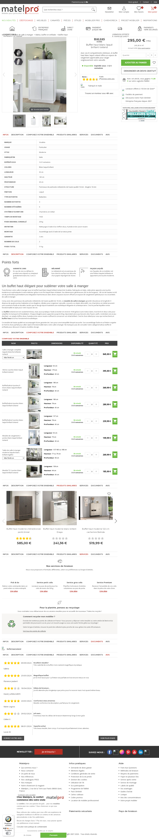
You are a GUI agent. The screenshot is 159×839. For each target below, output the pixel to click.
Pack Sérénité (76, 791)
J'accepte (53, 835)
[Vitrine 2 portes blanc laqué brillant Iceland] (34, 371)
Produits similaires (67, 135)
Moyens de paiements (129, 773)
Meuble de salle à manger (22, 35)
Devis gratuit (133, 2)
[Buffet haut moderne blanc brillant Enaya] (59, 508)
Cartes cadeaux (77, 794)
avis (101, 77)
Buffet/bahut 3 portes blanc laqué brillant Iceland (12, 421)
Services (84, 135)
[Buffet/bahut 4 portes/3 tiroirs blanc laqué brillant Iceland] (34, 387)
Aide (155, 2)
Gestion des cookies (79, 779)
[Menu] (12, 816)
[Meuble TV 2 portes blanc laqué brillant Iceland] (34, 471)
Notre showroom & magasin (32, 785)
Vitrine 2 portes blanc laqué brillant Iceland (12, 371)
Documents (97, 135)
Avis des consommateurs (130, 797)
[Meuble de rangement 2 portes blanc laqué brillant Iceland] (34, 438)
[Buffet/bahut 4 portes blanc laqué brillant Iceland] (34, 404)
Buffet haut (63, 35)
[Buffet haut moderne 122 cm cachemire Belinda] (96, 508)
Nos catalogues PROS (30, 779)
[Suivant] (76, 74)
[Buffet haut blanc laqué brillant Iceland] (19, 121)
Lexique (123, 794)
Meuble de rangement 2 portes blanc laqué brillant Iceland (12, 438)
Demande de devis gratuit (81, 768)
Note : (85, 77)
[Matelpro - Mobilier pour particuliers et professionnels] (20, 9)
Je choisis (27, 835)
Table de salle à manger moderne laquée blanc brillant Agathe (11, 452)
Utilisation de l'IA (77, 782)
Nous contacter (27, 770)
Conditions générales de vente (83, 773)
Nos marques (26, 782)
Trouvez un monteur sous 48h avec (99, 93)
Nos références (27, 776)
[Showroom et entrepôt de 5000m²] (13, 28)
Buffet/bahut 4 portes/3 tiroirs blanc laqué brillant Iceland (11, 387)
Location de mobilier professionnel (85, 800)
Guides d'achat (126, 791)
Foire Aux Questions (128, 768)
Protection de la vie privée (81, 776)
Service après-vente (128, 779)
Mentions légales (77, 770)
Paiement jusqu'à (80, 2)
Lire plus (14, 591)
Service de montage (128, 782)
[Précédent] (4, 74)
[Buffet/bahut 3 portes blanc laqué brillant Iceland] (34, 421)
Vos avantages (126, 788)
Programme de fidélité (80, 788)
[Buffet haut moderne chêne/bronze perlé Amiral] (23, 508)
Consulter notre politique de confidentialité (32, 827)
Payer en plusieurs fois (129, 776)
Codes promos (77, 797)
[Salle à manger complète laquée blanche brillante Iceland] (34, 354)
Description (17, 135)
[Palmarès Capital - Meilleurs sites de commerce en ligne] (139, 113)
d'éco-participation (144, 48)
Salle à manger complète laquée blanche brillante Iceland (11, 352)
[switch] (8, 833)
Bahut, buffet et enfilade (46, 35)
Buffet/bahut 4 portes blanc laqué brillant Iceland (12, 404)
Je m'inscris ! (48, 751)
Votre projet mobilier (128, 800)
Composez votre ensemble (40, 135)
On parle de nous (28, 773)
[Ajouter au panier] (114, 355)
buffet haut (38, 290)
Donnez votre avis (108, 79)
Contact (146, 2)
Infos (5, 135)
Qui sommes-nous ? (29, 768)
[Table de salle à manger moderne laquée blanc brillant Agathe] (34, 454)
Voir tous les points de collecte (34, 631)
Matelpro (6, 35)
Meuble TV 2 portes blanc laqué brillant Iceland (11, 471)
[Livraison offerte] (120, 28)
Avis (108, 135)
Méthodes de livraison (129, 770)
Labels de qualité (127, 785)
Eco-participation (77, 785)
